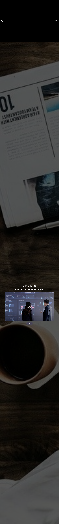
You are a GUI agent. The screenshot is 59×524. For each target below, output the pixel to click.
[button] (56, 21)
